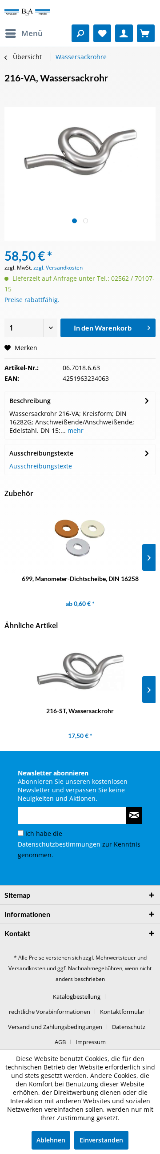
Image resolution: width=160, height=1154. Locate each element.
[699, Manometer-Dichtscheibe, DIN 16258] (80, 539)
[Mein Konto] (124, 33)
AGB (60, 1042)
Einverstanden (101, 1140)
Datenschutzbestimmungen (59, 844)
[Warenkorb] (146, 33)
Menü (32, 33)
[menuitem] (23, 33)
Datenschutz (128, 1027)
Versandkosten (26, 968)
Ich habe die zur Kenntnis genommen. (79, 844)
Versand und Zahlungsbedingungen (55, 1027)
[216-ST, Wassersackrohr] (80, 671)
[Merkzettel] (102, 33)
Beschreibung (30, 400)
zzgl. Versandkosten (58, 267)
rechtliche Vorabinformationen (49, 1012)
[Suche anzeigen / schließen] (80, 33)
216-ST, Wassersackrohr (80, 710)
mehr (75, 430)
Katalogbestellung (76, 997)
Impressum (91, 1042)
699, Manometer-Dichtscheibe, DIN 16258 (80, 578)
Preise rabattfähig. (32, 299)
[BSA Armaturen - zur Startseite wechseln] (27, 12)
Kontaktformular (122, 1012)
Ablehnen (50, 1140)
